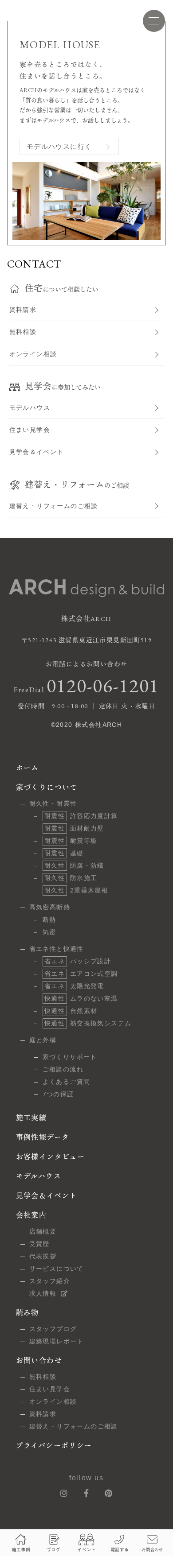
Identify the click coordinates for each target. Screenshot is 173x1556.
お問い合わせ (39, 1360)
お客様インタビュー (50, 1156)
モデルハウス (29, 407)
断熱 (49, 919)
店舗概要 (43, 1231)
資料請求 (23, 309)
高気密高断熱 (49, 907)
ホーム (27, 767)
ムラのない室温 (81, 998)
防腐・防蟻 (74, 865)
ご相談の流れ (63, 1069)
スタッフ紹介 (49, 1280)
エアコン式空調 (81, 973)
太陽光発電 (74, 985)
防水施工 (70, 877)
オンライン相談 (33, 353)
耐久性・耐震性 (53, 803)
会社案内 (31, 1215)
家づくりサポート (70, 1056)
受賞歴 (39, 1243)
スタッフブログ (53, 1328)
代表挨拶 (43, 1256)
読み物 (27, 1312)
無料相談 (23, 331)
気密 (49, 931)
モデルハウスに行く (59, 146)
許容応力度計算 (81, 815)
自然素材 (70, 1010)
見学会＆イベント (36, 451)
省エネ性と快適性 (56, 948)
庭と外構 (43, 1040)
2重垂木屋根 (76, 890)
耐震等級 (70, 840)
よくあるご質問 (66, 1081)
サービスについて (56, 1268)
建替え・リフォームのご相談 (53, 505)
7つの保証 (58, 1094)
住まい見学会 (29, 429)
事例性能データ (43, 1137)
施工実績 (31, 1117)
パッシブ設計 (77, 961)
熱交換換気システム (87, 1023)
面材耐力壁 (74, 828)
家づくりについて (47, 787)
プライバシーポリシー (54, 1445)
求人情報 (43, 1293)
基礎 (64, 853)
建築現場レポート (56, 1341)
